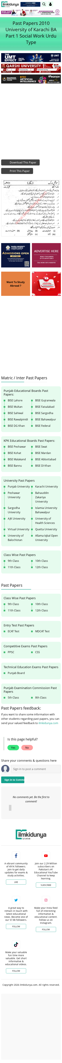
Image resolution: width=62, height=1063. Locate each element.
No (27, 747)
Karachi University (46, 486)
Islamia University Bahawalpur (46, 510)
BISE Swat (41, 446)
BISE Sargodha (44, 413)
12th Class (41, 567)
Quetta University (46, 529)
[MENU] (58, 4)
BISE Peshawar (17, 446)
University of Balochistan (15, 538)
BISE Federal (42, 426)
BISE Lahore (15, 400)
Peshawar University (14, 495)
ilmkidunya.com (48, 723)
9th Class (13, 561)
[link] (30, 4)
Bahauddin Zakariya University (42, 497)
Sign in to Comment (14, 779)
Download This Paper (22, 162)
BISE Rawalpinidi (18, 419)
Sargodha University (14, 510)
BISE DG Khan (16, 426)
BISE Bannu (15, 465)
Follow (16, 926)
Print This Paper (19, 171)
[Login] (50, 4)
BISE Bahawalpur (45, 419)
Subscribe (46, 885)
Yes (13, 747)
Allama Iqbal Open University (46, 538)
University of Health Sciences (45, 521)
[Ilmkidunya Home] (10, 4)
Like (16, 882)
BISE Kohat (14, 453)
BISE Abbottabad (45, 459)
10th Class (41, 561)
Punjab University (19, 486)
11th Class (14, 567)
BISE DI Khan (43, 465)
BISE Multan (15, 407)
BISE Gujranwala (45, 400)
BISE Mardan (43, 453)
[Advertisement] (31, 119)
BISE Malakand (17, 459)
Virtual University (18, 529)
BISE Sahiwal (15, 413)
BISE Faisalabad (44, 407)
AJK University (16, 518)
